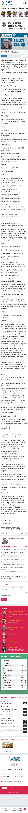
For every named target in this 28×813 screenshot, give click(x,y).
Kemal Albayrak (13, 634)
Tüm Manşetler (19, 776)
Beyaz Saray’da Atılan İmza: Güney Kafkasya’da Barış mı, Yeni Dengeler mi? (17, 650)
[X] (14, 764)
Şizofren (8, 528)
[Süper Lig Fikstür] (26, 697)
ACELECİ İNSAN (7, 579)
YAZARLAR (13, 8)
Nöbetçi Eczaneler (7, 769)
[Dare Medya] (6, 3)
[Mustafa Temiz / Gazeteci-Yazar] (4, 613)
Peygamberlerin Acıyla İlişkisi (11, 562)
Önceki (4, 533)
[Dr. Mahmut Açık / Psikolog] (3, 24)
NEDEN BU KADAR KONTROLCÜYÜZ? (13, 567)
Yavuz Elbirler (12, 641)
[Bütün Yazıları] (26, 546)
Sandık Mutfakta (12, 622)
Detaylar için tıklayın (14, 692)
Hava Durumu (20, 769)
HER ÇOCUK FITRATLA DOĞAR (12, 549)
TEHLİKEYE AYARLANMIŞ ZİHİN (12, 576)
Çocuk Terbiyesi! (7, 556)
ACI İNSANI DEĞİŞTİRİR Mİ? (11, 564)
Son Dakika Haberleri (7, 781)
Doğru (13, 528)
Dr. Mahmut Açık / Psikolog (16, 28)
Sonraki (23, 533)
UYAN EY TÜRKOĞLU (14, 643)
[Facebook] (11, 764)
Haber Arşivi (19, 781)
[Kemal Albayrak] (4, 635)
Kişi (18, 528)
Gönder (4, 600)
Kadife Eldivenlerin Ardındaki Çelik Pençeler (17, 615)
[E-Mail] (9, 31)
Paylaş (4, 55)
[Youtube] (17, 764)
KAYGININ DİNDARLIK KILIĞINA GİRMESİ (14, 571)
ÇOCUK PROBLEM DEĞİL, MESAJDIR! (13, 552)
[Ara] (23, 3)
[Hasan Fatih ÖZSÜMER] (4, 621)
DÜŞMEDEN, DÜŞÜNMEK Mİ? (16, 636)
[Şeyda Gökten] (4, 649)
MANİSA (3, 8)
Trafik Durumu (19, 773)
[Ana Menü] (25, 3)
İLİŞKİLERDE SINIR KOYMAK (11, 559)
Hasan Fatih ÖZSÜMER (14, 620)
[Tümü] (26, 608)
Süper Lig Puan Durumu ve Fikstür (5, 777)
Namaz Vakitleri (6, 773)
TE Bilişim (17, 792)
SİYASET (21, 8)
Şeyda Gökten (12, 647)
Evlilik (3, 528)
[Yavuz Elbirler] (4, 642)
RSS (5, 788)
